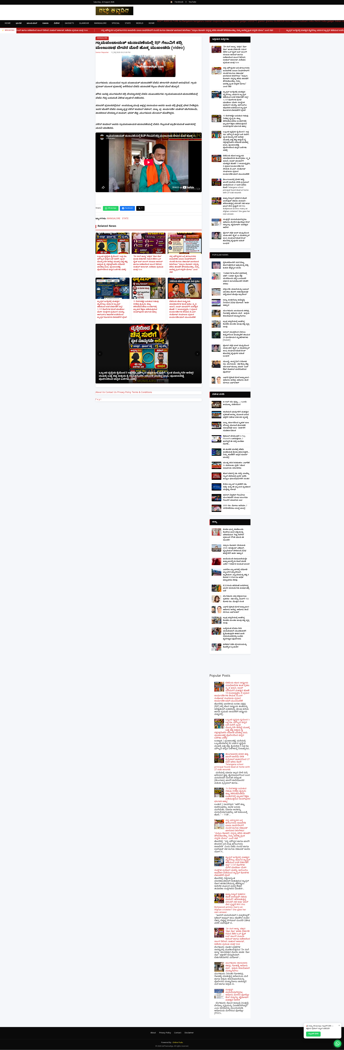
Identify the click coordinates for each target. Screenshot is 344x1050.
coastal (208, 21)
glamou (269, 21)
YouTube (192, 2)
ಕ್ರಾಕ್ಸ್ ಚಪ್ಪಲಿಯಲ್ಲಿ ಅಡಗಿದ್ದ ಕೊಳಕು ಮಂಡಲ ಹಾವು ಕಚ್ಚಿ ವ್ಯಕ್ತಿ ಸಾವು (236, 324)
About (153, 1033)
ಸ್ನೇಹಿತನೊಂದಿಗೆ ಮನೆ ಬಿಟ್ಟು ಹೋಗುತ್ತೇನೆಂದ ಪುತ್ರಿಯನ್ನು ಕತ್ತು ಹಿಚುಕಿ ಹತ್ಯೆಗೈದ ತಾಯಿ (235, 265)
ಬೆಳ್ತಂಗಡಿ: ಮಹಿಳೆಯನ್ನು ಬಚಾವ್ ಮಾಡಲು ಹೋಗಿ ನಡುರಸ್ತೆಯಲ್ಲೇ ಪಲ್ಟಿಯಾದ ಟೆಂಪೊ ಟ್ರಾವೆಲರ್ (236, 292)
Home (7, 23)
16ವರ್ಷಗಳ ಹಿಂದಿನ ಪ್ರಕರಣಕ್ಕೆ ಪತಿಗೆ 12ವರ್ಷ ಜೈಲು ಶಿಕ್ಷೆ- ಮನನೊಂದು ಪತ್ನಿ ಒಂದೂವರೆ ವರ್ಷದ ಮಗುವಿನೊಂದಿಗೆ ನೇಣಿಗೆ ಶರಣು (235, 278)
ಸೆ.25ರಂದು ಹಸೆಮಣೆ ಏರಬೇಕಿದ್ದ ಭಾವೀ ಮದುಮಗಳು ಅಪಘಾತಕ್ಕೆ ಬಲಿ (236, 588)
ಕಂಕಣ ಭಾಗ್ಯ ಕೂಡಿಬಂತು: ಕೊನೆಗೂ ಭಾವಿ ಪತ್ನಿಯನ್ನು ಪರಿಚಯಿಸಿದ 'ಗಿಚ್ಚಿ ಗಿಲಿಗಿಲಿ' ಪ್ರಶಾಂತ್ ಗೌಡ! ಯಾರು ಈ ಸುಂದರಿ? (233, 534)
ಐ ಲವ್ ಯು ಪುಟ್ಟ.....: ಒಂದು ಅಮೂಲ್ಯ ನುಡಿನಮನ (235, 403)
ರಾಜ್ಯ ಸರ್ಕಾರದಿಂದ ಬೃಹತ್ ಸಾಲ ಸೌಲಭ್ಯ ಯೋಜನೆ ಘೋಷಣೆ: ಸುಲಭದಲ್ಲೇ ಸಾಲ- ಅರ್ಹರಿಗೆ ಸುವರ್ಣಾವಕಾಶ (236, 427)
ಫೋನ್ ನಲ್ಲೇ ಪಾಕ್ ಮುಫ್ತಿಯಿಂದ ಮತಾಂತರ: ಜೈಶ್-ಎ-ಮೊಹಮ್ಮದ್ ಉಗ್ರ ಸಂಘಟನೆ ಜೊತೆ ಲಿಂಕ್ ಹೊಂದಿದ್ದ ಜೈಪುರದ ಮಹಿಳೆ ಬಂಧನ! (236, 238)
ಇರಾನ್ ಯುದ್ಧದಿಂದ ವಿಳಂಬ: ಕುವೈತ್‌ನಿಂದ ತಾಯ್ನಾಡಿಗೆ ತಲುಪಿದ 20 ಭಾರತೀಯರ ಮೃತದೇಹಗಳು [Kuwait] (236, 336)
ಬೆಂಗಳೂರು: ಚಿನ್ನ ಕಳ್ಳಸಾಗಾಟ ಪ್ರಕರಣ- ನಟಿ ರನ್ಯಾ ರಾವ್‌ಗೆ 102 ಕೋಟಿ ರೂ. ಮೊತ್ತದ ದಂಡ (236, 599)
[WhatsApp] (337, 1043)
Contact (177, 1033)
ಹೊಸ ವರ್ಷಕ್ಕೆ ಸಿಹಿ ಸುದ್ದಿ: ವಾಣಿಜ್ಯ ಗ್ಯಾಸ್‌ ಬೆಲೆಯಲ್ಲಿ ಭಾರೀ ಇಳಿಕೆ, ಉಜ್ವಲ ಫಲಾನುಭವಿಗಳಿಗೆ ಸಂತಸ (236, 476)
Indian (338, 21)
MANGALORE (100, 23)
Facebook (179, 2)
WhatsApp (112, 208)
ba (180, 21)
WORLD (139, 23)
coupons (216, 21)
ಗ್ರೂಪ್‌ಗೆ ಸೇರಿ (313, 1034)
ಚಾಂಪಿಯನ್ (32, 23)
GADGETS (69, 23)
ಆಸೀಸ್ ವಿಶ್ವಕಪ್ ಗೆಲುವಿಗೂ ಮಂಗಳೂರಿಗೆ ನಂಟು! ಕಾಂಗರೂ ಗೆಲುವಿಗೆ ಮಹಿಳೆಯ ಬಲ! (235, 498)
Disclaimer (189, 1033)
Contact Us (111, 392)
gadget (243, 21)
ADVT (160, 21)
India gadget (327, 21)
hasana (295, 21)
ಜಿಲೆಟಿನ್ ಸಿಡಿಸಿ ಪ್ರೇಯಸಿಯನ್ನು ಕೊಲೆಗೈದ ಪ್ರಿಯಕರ (235, 646)
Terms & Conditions (142, 392)
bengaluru (198, 21)
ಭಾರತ (18, 23)
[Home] (112, 11)
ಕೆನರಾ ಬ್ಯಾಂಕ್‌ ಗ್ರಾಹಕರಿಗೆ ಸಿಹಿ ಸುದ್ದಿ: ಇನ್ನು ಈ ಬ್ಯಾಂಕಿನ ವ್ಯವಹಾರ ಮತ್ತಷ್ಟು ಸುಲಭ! (236, 487)
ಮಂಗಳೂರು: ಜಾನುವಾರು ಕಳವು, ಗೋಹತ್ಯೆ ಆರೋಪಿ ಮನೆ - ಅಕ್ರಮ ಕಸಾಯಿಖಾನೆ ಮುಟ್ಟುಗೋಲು (236, 314)
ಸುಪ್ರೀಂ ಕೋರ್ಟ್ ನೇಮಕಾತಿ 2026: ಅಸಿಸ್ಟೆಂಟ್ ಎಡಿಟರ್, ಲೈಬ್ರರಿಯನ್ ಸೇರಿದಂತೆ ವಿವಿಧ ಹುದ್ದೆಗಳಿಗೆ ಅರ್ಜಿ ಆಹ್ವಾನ (234, 549)
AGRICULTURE (171, 21)
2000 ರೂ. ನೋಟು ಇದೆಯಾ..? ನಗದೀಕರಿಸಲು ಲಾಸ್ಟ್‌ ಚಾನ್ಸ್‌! (235, 507)
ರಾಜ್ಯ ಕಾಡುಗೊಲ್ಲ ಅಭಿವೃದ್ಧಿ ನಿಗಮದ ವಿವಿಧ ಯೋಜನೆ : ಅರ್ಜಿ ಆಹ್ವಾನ (236, 303)
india (311, 21)
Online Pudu (178, 1043)
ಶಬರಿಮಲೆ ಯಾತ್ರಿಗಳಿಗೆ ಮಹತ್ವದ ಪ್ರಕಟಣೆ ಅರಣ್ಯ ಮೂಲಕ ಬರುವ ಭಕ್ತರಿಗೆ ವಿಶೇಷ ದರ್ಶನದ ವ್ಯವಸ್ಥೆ (236, 415)
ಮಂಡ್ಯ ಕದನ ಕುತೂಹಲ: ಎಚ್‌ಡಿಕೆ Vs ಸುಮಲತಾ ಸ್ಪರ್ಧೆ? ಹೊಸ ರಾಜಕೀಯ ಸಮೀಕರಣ (236, 466)
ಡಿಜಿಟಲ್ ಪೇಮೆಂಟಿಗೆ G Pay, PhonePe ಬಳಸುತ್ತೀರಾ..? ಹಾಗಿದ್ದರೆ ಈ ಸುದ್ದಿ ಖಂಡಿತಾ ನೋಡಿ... (234, 440)
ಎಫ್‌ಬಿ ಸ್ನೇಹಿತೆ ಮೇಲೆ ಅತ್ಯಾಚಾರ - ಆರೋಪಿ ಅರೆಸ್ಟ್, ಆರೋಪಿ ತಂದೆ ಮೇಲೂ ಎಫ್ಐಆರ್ (236, 380)
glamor (261, 21)
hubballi (303, 21)
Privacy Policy (124, 392)
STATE (128, 23)
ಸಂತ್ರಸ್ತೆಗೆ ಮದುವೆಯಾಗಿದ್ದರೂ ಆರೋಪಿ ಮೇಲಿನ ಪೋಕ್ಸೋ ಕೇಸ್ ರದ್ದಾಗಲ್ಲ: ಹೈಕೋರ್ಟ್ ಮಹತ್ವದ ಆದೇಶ (236, 224)
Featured (234, 21)
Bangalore (187, 21)
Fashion (226, 21)
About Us (100, 392)
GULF (288, 21)
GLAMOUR (84, 23)
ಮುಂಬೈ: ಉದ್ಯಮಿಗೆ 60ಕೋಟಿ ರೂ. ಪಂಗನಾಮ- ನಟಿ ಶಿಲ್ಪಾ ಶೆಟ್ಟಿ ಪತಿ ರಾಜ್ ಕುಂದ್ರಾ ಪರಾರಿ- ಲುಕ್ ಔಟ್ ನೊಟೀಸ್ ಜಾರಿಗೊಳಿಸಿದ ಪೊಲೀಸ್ (235, 367)
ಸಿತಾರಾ (45, 23)
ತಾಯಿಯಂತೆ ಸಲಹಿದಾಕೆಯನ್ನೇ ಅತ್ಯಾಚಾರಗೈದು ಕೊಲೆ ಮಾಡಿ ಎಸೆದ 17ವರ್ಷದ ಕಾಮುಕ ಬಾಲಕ (236, 562)
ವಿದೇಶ (56, 23)
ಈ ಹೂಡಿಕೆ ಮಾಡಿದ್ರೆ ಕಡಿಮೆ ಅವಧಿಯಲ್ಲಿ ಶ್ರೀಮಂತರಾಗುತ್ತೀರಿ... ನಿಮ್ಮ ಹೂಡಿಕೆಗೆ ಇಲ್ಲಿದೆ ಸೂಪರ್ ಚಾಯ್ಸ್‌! (236, 453)
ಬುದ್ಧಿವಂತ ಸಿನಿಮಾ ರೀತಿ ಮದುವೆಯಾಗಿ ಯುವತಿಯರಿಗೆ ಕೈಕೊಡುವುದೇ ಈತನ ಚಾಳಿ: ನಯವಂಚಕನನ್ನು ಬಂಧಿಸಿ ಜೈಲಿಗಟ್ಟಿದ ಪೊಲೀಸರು (234, 634)
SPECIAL (116, 23)
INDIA (317, 21)
